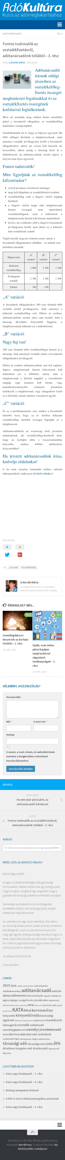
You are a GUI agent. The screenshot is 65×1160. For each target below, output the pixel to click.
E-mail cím (40, 721)
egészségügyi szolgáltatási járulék (22, 1000)
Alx (56, 1144)
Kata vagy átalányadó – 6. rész (24, 1082)
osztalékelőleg (28, 567)
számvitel (8, 1039)
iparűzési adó (49, 1005)
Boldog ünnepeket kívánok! (22, 1090)
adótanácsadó (36, 990)
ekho (45, 1000)
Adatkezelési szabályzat (32, 1148)
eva (31, 1004)
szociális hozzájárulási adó (20, 1034)
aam (20, 985)
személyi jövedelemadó (43, 1029)
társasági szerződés (40, 1044)
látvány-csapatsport (23, 1020)
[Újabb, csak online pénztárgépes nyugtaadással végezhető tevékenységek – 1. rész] (47, 625)
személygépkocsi (14, 1029)
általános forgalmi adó (17, 1048)
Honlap (10, 734)
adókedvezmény (12, 991)
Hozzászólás (13, 697)
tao (16, 1039)
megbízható (39, 1020)
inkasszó (38, 1005)
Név (9, 721)
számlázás (44, 1034)
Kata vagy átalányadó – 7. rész (24, 1073)
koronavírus (42, 1010)
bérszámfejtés (35, 995)
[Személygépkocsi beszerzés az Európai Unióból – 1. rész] (17, 621)
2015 (6, 985)
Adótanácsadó (12, 33)
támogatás (25, 1039)
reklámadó (37, 1025)
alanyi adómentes (14, 995)
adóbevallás (28, 986)
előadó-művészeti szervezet (15, 1005)
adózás (56, 991)
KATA (17, 1009)
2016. (13, 985)
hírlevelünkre (44, 473)
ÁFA (57, 1043)
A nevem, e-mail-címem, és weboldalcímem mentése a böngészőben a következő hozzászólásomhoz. (30, 756)
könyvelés (9, 1015)
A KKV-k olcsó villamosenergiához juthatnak (32, 1098)
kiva (27, 1010)
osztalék (13, 567)
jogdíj (59, 1005)
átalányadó (40, 1048)
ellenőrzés (54, 1000)
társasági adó (15, 1043)
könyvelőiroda (28, 1015)
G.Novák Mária (17, 62)
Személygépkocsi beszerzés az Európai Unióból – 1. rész (15, 639)
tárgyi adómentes (41, 1039)
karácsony (7, 1011)
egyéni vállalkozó (52, 995)
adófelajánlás (41, 985)
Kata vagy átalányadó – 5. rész (24, 1107)
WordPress (25, 1144)
